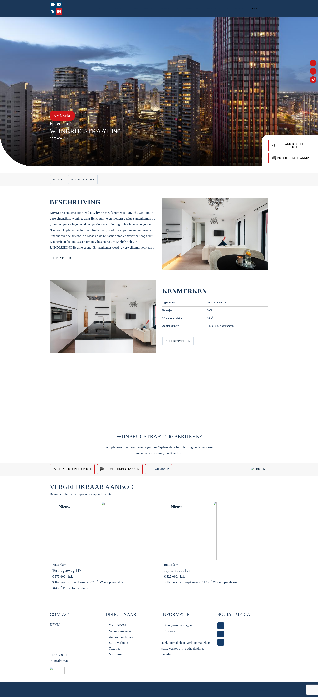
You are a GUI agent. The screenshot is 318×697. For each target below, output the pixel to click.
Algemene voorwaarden (143, 689)
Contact (170, 631)
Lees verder (62, 258)
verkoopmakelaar (198, 642)
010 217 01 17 (59, 655)
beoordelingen (259, 689)
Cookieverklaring (187, 689)
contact (258, 8)
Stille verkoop (118, 642)
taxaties (166, 654)
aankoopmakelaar (173, 642)
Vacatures (115, 654)
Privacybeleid (167, 689)
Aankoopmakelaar (121, 637)
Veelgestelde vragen (178, 625)
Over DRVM (117, 625)
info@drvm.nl (59, 660)
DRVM (63, 689)
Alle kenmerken (178, 341)
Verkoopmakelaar (121, 631)
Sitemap (205, 689)
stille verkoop (170, 648)
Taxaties (114, 648)
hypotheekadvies (193, 648)
